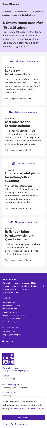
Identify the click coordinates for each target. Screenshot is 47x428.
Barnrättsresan (11, 4)
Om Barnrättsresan (9, 309)
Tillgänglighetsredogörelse (12, 335)
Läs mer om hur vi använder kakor (27, 408)
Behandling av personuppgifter (14, 387)
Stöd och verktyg (8, 322)
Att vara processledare (11, 318)
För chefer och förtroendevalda (14, 315)
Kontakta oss (7, 379)
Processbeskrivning (9, 312)
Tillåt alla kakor (23, 417)
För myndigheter (8, 302)
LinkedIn (5, 396)
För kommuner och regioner (28, 12)
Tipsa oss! (9, 341)
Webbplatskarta (8, 331)
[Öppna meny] (43, 4)
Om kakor (6, 338)
